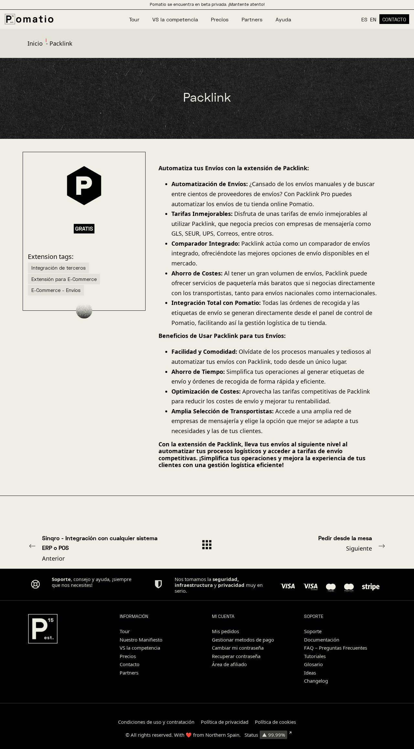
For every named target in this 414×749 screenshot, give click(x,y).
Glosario (313, 664)
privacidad (231, 585)
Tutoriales (315, 656)
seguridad (224, 579)
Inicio (35, 43)
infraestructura (194, 585)
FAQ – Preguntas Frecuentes (335, 647)
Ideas (310, 672)
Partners (129, 672)
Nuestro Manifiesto (141, 639)
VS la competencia (140, 647)
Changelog (316, 680)
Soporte (312, 631)
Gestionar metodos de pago (243, 639)
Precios (128, 656)
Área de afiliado (229, 664)
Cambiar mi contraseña (238, 647)
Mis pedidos (225, 631)
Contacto (129, 664)
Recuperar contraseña (236, 656)
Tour (125, 631)
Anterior (100, 548)
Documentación (321, 639)
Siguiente (345, 543)
